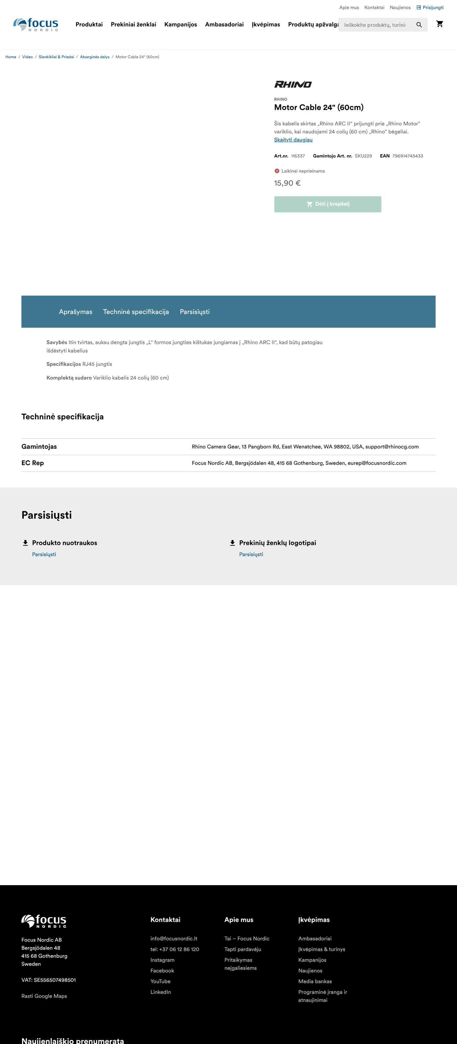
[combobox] (383, 24)
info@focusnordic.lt (174, 938)
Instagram (163, 960)
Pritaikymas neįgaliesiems (240, 964)
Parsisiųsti (44, 554)
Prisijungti (433, 7)
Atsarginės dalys (94, 57)
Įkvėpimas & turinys (321, 949)
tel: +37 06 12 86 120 (175, 949)
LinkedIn (161, 992)
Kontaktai (374, 7)
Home (10, 57)
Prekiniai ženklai (133, 25)
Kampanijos (180, 25)
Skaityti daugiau (293, 139)
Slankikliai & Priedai (56, 57)
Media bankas (315, 981)
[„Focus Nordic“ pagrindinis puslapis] (35, 24)
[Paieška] (419, 24)
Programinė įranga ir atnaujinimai (322, 996)
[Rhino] (293, 84)
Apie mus (349, 7)
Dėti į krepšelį (332, 204)
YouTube (161, 981)
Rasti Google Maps (44, 996)
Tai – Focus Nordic (247, 938)
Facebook (162, 970)
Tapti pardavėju (242, 949)
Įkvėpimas (266, 25)
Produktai (89, 25)
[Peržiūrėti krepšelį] (440, 24)
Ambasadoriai (224, 25)
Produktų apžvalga (314, 25)
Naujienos (400, 7)
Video (27, 57)
